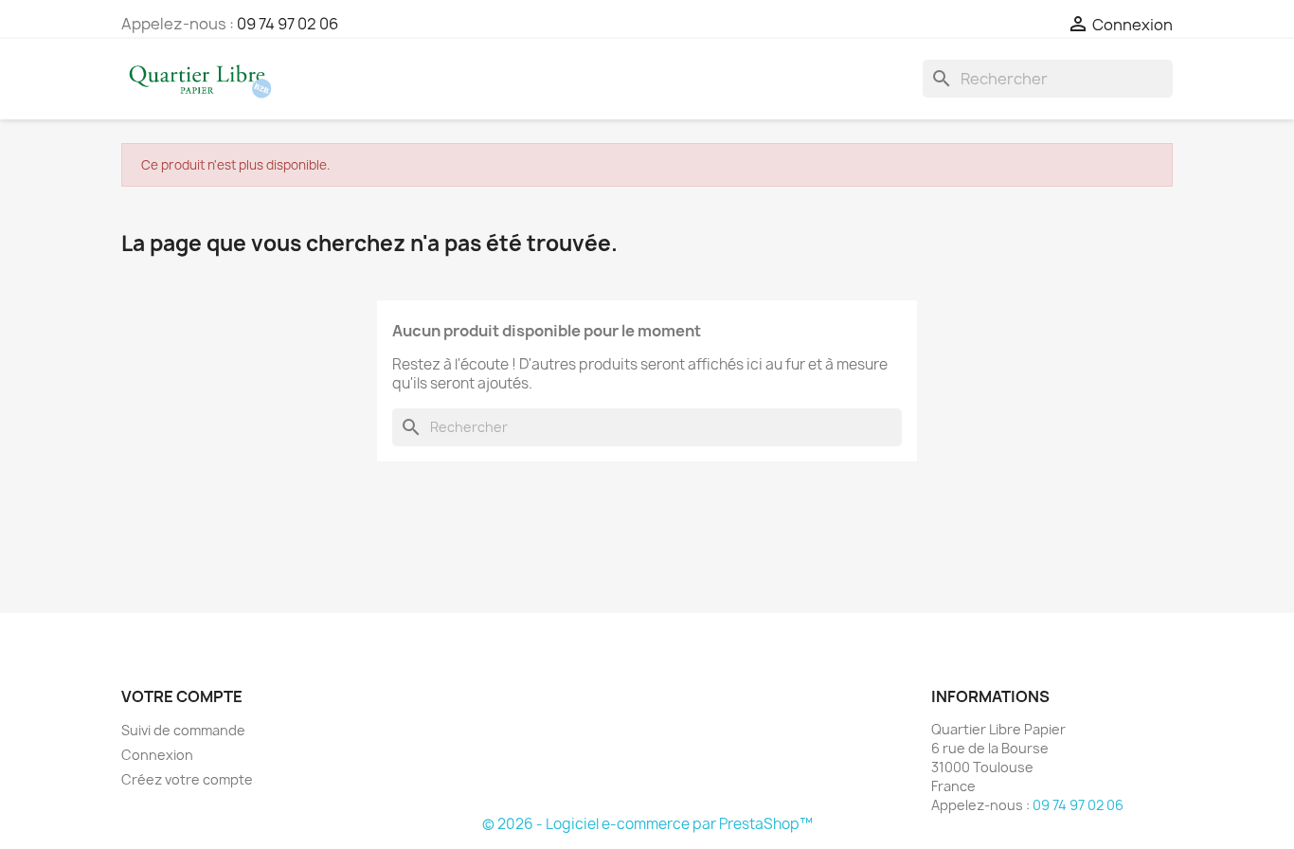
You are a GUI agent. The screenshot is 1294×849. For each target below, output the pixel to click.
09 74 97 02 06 (287, 23)
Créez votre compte (187, 779)
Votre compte (182, 696)
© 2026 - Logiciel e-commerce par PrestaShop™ (647, 824)
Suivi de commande (183, 730)
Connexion (157, 755)
